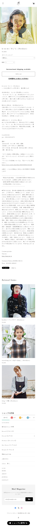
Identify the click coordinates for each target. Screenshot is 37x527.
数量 (3, 62)
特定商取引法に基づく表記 (24, 513)
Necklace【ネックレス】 (9, 440)
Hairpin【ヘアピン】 (8, 450)
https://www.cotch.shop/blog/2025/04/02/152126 (17, 165)
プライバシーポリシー (12, 513)
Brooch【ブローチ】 (8, 431)
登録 (29, 499)
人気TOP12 (5, 459)
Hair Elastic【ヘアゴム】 (9, 445)
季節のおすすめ (6, 454)
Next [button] (35, 25)
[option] (18, 25)
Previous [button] (2, 25)
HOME (4, 471)
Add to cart (18, 74)
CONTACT (5, 480)
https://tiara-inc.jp (7, 256)
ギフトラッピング (7, 55)
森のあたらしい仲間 (8, 427)
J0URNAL (5, 477)
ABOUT (4, 474)
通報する (14, 268)
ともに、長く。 (6, 463)
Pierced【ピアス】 (7, 436)
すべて (6, 417)
